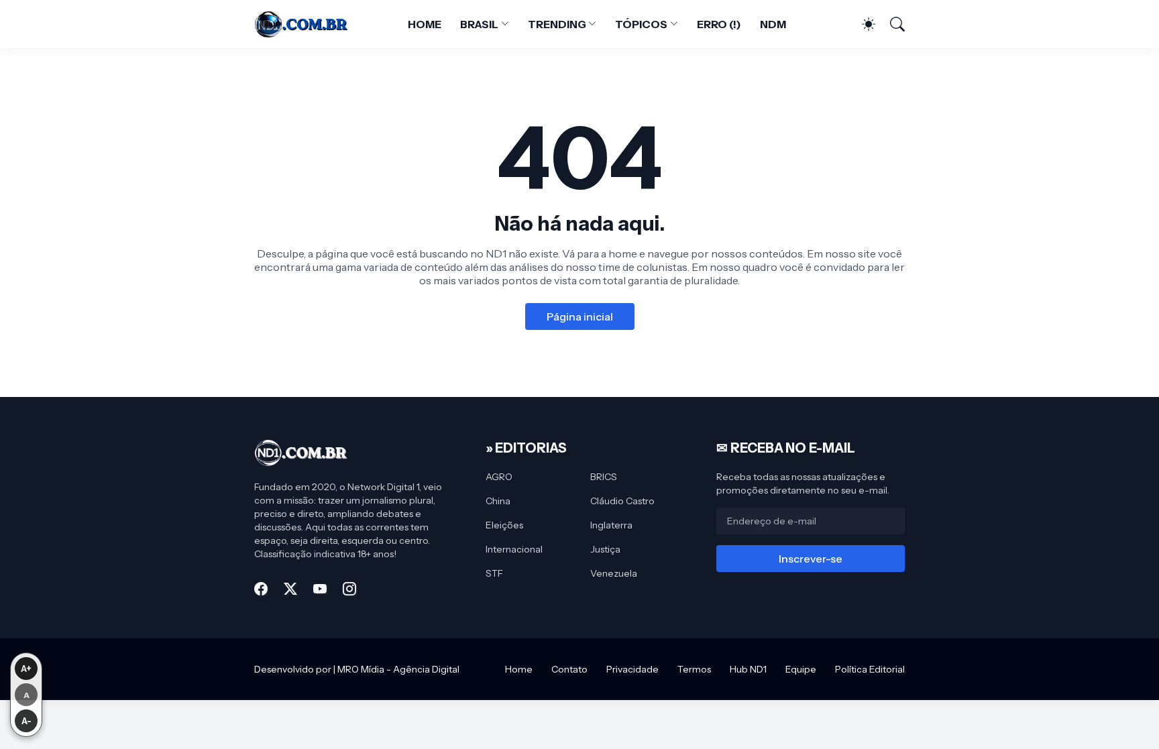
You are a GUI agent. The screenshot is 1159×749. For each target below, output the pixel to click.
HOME (424, 24)
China (498, 501)
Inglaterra (611, 525)
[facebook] (261, 588)
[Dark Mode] (861, 24)
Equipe (800, 669)
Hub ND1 (748, 669)
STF (494, 573)
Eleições (504, 525)
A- (26, 720)
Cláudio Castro (622, 501)
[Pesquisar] (891, 24)
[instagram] (349, 588)
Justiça (605, 549)
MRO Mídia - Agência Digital (398, 669)
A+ (26, 668)
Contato (569, 669)
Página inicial (580, 316)
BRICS (603, 477)
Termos (694, 669)
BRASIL (479, 24)
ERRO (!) (719, 24)
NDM (773, 24)
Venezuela (613, 573)
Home (519, 669)
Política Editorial (870, 669)
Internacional (514, 549)
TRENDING (557, 24)
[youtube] (320, 588)
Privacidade (632, 669)
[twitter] (290, 588)
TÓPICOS (641, 24)
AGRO (499, 477)
